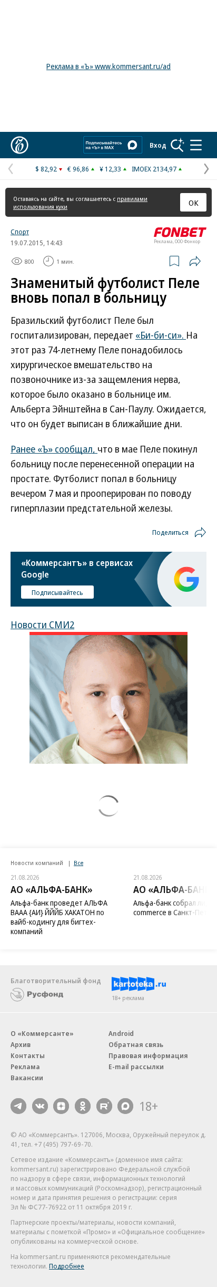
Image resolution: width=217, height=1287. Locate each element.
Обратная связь (135, 1044)
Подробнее (66, 1266)
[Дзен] (61, 1106)
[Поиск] (177, 145)
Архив (21, 1044)
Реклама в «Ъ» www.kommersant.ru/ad (108, 66)
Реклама (25, 1066)
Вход (158, 145)
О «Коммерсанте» (42, 1033)
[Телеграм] (18, 1106)
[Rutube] (104, 1106)
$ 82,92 (46, 169)
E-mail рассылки (136, 1066)
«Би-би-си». (160, 335)
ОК (194, 202)
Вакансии (27, 1077)
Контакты (28, 1055)
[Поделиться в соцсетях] (195, 261)
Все (78, 863)
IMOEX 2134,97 (154, 169)
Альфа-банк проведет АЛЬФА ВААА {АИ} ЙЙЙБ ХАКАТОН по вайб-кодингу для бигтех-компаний (59, 917)
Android (121, 1033)
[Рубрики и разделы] (196, 145)
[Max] (125, 1106)
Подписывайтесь (57, 592)
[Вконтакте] (40, 1106)
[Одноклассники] (83, 1106)
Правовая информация (148, 1055)
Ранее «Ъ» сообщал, (54, 449)
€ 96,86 (78, 169)
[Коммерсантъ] (19, 145)
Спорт (20, 231)
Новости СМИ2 (42, 624)
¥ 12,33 (110, 169)
